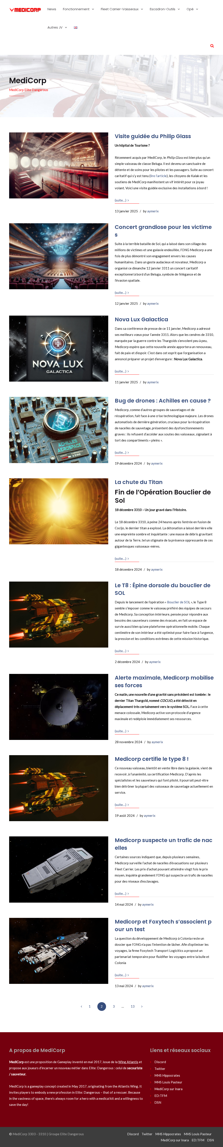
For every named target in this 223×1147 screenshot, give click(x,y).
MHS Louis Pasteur (168, 1082)
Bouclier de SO (177, 602)
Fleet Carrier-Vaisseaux (120, 9)
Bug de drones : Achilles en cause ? (163, 400)
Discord (160, 1062)
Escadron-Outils (163, 9)
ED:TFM (160, 1096)
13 (133, 1006)
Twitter (159, 1069)
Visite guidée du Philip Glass (153, 136)
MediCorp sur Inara (168, 1089)
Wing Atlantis (128, 1062)
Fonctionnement (76, 9)
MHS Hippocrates (167, 1075)
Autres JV (55, 27)
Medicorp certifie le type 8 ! (152, 759)
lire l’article (158, 176)
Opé (190, 9)
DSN (157, 1102)
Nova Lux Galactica (141, 319)
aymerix (153, 211)
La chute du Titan (139, 482)
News (51, 9)
